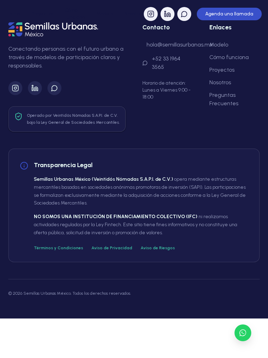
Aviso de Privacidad (111, 247)
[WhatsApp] (184, 14)
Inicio (14, 14)
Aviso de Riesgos (158, 247)
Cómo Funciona (75, 13)
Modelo (104, 14)
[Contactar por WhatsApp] (242, 332)
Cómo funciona (229, 57)
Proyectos (42, 14)
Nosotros (134, 14)
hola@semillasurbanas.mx (180, 44)
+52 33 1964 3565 (166, 62)
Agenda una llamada (229, 14)
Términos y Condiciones (58, 247)
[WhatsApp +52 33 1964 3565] (54, 88)
